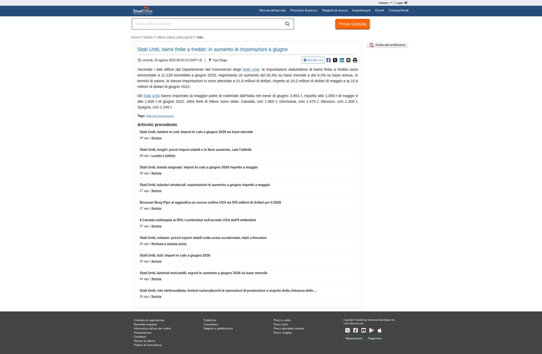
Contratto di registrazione (149, 320)
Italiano (384, 2)
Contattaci (140, 336)
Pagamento (375, 338)
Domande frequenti (145, 324)
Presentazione (142, 332)
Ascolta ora (315, 60)
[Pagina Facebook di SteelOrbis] (355, 330)
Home (135, 37)
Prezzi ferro (281, 324)
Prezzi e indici (282, 320)
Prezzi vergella (283, 332)
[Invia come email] (348, 60)
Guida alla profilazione (389, 44)
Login (400, 2)
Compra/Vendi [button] (398, 10)
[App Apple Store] (379, 330)
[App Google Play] (371, 330)
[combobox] (212, 24)
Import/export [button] (361, 10)
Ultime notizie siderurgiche (174, 37)
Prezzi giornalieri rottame (289, 328)
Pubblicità (210, 320)
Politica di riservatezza (148, 345)
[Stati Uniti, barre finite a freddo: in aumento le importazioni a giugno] (328, 60)
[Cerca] (287, 24)
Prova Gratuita (352, 24)
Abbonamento (353, 338)
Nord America (166, 116)
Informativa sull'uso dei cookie (152, 328)
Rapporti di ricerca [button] (334, 10)
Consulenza (211, 324)
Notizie (148, 37)
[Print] (355, 60)
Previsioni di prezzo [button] (303, 10)
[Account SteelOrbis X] (347, 330)
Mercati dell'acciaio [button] (272, 10)
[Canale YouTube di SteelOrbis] (363, 330)
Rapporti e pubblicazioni (218, 328)
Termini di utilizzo (144, 341)
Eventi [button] (379, 10)
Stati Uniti (250, 69)
